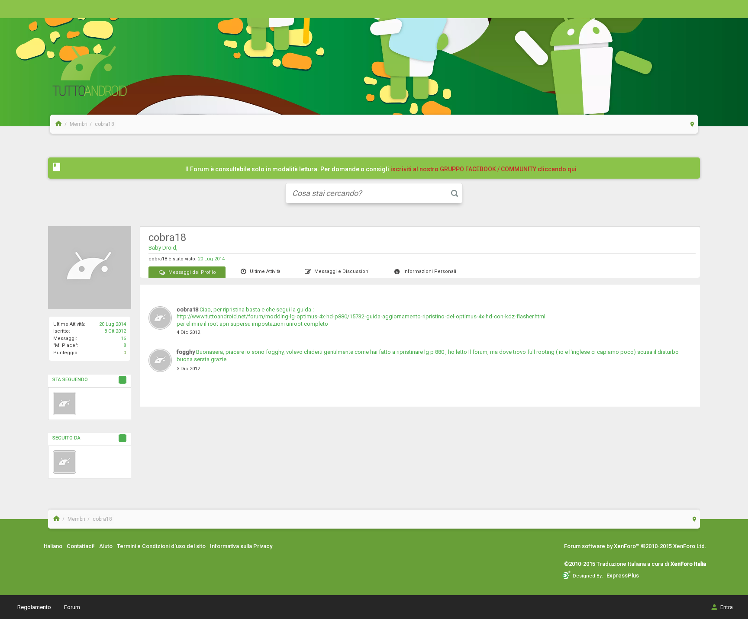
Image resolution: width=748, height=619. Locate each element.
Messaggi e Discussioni (342, 271)
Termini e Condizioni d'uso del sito (161, 546)
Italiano (53, 546)
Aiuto (106, 546)
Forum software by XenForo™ (635, 546)
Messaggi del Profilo (192, 272)
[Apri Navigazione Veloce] (692, 124)
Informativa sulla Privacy (241, 546)
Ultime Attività (265, 271)
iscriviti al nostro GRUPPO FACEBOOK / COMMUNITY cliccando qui (483, 169)
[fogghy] (64, 403)
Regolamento (34, 607)
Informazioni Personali (429, 271)
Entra (726, 607)
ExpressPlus (622, 575)
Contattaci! (81, 546)
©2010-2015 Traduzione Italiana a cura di (635, 564)
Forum (72, 607)
